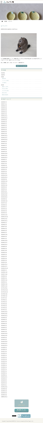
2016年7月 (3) (4, 321)
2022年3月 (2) (4, 187)
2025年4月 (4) (4, 127)
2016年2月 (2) (4, 329)
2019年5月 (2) (4, 254)
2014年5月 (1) (4, 355)
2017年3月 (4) (4, 305)
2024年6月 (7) (4, 145)
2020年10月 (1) (4, 220)
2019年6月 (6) (4, 252)
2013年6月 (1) (4, 367)
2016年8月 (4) (4, 319)
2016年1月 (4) (4, 331)
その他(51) (4, 82)
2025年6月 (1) (4, 123)
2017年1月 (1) (4, 309)
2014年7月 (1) (4, 351)
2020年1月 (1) (4, 238)
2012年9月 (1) (4, 373)
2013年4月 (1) (4, 369)
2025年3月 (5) (4, 129)
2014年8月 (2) (4, 349)
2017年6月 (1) (4, 299)
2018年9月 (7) (4, 270)
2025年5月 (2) (4, 125)
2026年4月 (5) (4, 109)
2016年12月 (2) (4, 311)
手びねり (16, 29)
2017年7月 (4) (4, 297)
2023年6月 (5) (4, 165)
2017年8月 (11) (4, 295)
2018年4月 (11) (4, 280)
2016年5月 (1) (4, 325)
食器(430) (4, 78)
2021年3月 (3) (4, 210)
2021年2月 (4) (4, 212)
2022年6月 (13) (4, 181)
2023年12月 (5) (4, 153)
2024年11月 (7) (4, 137)
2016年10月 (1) (4, 315)
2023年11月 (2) (4, 155)
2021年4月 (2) (4, 208)
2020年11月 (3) (4, 218)
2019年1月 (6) (4, 262)
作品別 (2, 76)
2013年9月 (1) (4, 363)
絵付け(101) (4, 92)
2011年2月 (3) (4, 382)
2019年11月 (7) (4, 242)
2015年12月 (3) (4, 333)
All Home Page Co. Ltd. (29, 421)
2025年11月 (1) (4, 115)
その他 (12, 29)
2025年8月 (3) (4, 121)
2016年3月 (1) (4, 327)
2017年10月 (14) (4, 291)
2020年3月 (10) (4, 234)
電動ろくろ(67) (5, 86)
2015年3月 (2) (4, 337)
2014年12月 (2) (4, 341)
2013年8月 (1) (4, 365)
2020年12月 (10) (4, 216)
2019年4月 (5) (4, 256)
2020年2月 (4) (4, 236)
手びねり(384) (5, 88)
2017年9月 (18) (4, 293)
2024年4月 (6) (4, 147)
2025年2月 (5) (4, 131)
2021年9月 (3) (4, 198)
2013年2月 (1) (4, 371)
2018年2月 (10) (4, 284)
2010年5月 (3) (4, 390)
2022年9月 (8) (4, 179)
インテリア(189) (5, 80)
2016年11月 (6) (4, 313)
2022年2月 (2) (4, 189)
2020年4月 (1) (4, 232)
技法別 (2, 84)
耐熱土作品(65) (5, 94)
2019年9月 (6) (4, 246)
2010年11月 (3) (4, 386)
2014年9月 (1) (4, 347)
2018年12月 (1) (4, 264)
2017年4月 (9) (4, 303)
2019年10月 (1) (4, 244)
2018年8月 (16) (4, 272)
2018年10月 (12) (4, 268)
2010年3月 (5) (4, 392)
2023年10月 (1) (4, 157)
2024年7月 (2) (4, 143)
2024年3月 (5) (4, 149)
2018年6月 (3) (4, 276)
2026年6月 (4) (4, 105)
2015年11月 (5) (4, 335)
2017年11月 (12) (4, 289)
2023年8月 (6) (4, 161)
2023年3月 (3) (4, 169)
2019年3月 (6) (4, 258)
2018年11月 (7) (4, 266)
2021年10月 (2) (4, 196)
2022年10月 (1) (4, 177)
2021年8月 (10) (4, 200)
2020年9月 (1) (4, 222)
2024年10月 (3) (4, 139)
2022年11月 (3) (4, 175)
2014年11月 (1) (4, 343)
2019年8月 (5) (4, 248)
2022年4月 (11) (4, 185)
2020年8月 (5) (4, 224)
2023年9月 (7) (4, 159)
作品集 (4, 70)
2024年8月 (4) (4, 141)
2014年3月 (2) (4, 359)
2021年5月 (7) (4, 206)
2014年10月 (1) (4, 345)
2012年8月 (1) (4, 375)
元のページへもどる (21, 66)
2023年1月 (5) (4, 173)
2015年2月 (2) (4, 339)
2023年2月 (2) (4, 171)
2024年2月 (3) (4, 151)
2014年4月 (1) (4, 357)
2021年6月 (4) (4, 204)
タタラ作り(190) (5, 90)
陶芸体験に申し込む (21, 410)
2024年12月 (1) (4, 135)
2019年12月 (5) (4, 240)
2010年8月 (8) (4, 388)
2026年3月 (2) (4, 111)
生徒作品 (9, 29)
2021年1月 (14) (4, 214)
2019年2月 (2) (4, 260)
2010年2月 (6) (4, 394)
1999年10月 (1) (4, 396)
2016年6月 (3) (4, 323)
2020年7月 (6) (4, 226)
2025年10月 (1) (4, 117)
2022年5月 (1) (4, 183)
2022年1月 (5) (4, 191)
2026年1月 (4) (4, 113)
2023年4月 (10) (4, 167)
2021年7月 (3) (4, 202)
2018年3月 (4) (4, 282)
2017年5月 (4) (4, 301)
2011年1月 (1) (4, 384)
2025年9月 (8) (4, 119)
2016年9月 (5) (4, 317)
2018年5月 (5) (4, 278)
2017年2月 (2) (4, 307)
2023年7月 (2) (4, 163)
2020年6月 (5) (4, 228)
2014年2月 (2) (4, 361)
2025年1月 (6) (4, 133)
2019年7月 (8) (4, 250)
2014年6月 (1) (4, 353)
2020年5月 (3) (4, 230)
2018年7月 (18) (4, 274)
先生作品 (3, 72)
